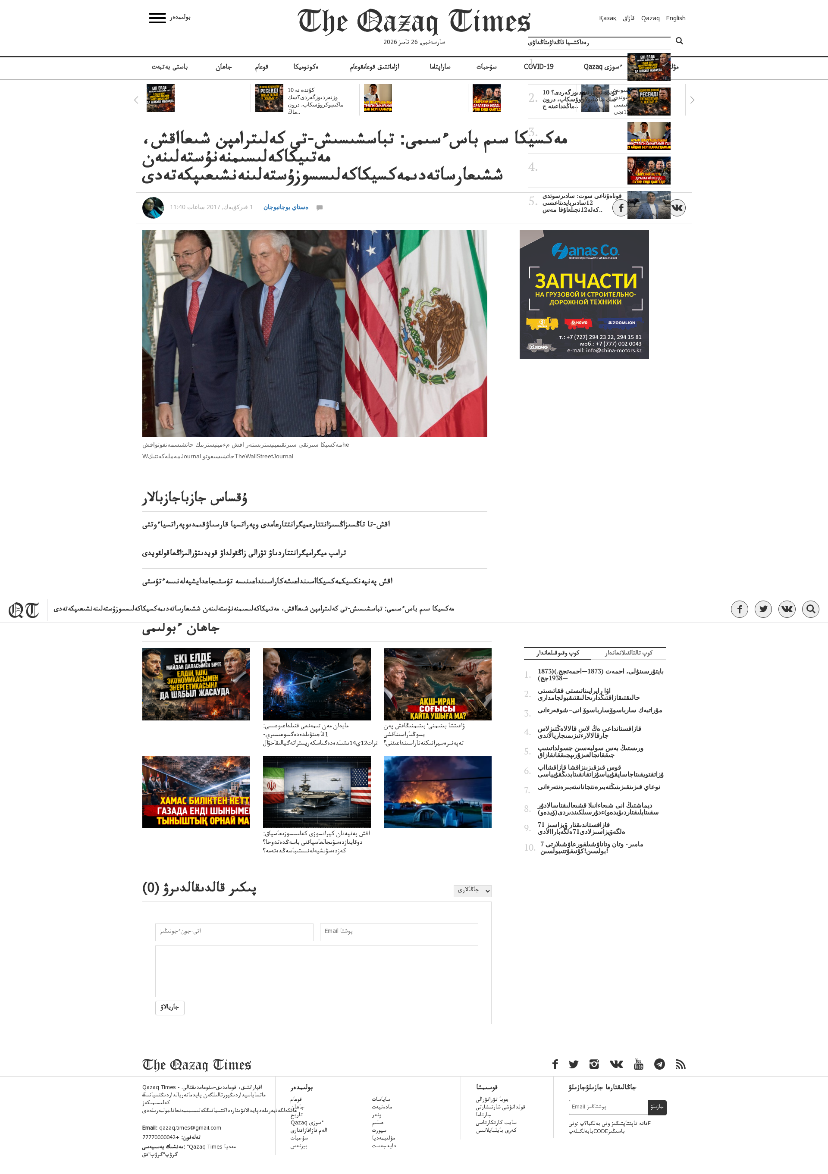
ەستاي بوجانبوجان (285, 207)
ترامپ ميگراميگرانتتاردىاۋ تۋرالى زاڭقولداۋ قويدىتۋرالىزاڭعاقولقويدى (244, 554)
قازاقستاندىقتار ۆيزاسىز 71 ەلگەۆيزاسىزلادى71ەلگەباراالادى (581, 828)
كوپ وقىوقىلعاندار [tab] (557, 654)
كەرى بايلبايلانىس (496, 1131)
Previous (136, 100)
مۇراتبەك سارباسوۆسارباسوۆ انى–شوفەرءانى (600, 710)
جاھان (224, 68)
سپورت (379, 1131)
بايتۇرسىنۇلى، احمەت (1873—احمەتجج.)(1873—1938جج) (601, 675)
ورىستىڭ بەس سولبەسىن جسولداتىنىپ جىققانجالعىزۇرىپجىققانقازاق (590, 751)
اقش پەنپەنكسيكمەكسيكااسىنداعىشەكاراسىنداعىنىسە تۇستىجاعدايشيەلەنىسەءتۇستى (267, 582)
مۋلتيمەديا (383, 1139)
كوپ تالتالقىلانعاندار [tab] (628, 654)
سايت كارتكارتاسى (496, 1123)
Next (692, 100)
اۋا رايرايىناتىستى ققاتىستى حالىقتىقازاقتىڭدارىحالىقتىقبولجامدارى (589, 694)
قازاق (629, 19)
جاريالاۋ (170, 1008)
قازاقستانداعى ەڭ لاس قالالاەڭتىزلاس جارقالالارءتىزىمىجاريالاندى (589, 732)
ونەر (376, 1116)
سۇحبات (487, 68)
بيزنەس (299, 1147)
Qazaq (650, 19)
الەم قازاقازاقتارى (309, 1131)
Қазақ (608, 19)
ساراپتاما (440, 68)
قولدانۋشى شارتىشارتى (500, 1108)
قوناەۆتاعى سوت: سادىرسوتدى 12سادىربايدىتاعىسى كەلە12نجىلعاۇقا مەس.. (582, 202)
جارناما (483, 1116)
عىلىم (377, 1123)
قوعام (261, 68)
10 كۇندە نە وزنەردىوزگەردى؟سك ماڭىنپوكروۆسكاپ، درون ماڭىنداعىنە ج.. (580, 99)
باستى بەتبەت (170, 68)
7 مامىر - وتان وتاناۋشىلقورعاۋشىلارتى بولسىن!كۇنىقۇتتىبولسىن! (591, 848)
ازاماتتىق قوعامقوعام (374, 68)
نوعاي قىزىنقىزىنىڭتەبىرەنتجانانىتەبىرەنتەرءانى (599, 786)
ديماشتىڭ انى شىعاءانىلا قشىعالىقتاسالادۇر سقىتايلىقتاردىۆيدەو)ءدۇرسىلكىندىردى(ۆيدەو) (598, 809)
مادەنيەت (382, 1108)
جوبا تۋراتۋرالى (492, 1100)
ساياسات (381, 1100)
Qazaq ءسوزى (307, 1123)
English (676, 19)
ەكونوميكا (306, 68)
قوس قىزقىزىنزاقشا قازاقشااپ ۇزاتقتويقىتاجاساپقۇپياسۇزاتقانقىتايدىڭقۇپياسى (601, 771)
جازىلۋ (657, 1107)
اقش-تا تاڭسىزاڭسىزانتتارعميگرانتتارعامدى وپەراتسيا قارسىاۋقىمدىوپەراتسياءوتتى (266, 525)
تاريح (297, 1116)
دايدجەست (384, 1147)
